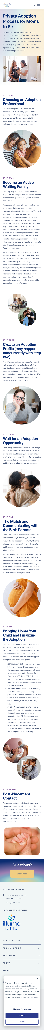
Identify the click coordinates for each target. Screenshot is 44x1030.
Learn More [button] (22, 874)
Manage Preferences (22, 1009)
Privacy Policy (33, 997)
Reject (22, 1022)
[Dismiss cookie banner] (38, 978)
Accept (22, 1015)
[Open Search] (34, 4)
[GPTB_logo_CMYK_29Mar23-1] (14, 5)
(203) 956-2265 (13, 902)
